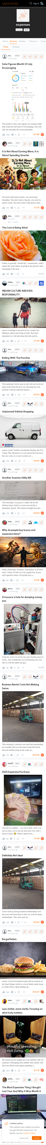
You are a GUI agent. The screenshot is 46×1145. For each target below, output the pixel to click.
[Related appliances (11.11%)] (35, 589)
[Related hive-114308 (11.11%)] (30, 589)
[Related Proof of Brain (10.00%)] (41, 1079)
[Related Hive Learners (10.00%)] (24, 283)
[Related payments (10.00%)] (41, 847)
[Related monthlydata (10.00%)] (41, 56)
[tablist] (23, 47)
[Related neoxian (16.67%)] (30, 522)
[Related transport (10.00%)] (35, 404)
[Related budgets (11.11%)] (41, 677)
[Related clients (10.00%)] (35, 847)
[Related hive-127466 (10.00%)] (30, 56)
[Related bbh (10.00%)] (41, 217)
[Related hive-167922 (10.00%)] (24, 847)
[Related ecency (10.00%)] (41, 283)
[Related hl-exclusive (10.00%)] (30, 283)
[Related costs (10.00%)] (30, 217)
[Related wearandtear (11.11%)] (35, 350)
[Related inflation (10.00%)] (35, 217)
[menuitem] (36, 3)
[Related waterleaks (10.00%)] (41, 470)
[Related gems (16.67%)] (35, 522)
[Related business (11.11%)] (35, 677)
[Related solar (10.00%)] (35, 56)
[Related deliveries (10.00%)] (41, 404)
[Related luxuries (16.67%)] (41, 522)
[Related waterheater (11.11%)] (41, 589)
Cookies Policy (29, 1133)
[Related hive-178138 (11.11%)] (30, 350)
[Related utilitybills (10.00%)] (35, 470)
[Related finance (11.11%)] (35, 143)
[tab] (5, 47)
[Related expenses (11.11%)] (24, 143)
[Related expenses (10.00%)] (24, 56)
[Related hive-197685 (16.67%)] (24, 522)
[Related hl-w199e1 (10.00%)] (41, 764)
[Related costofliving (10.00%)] (41, 931)
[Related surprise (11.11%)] (41, 350)
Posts (5, 46)
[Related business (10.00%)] (30, 404)
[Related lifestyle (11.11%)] (41, 143)
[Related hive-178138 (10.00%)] (24, 404)
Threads (15, 46)
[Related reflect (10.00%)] (35, 1001)
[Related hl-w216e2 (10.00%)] (35, 283)
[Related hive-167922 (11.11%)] (30, 143)
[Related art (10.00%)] (41, 1001)
